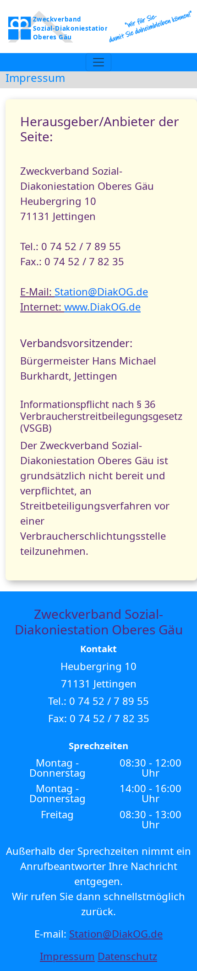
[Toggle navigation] (98, 62)
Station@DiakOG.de (101, 291)
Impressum (67, 956)
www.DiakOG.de (102, 306)
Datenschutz (127, 956)
